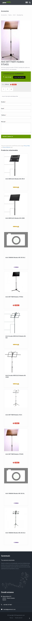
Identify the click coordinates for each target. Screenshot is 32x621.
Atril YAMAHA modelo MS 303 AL (15, 493)
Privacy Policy (27, 145)
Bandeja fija (20, 15)
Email (2, 108)
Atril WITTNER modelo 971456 (14, 297)
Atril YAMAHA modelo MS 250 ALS (15, 533)
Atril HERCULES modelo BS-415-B (15, 179)
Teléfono (3, 115)
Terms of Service (6, 147)
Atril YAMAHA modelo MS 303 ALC (15, 257)
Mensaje (3, 121)
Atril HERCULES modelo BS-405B (15, 218)
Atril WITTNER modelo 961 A (14, 415)
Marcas (11, 617)
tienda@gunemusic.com (9, 609)
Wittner (7, 84)
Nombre (3, 102)
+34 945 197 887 (7, 604)
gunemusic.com (21, 615)
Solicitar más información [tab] (10, 96)
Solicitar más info (19, 77)
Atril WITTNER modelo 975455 (14, 454)
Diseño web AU (18, 617)
